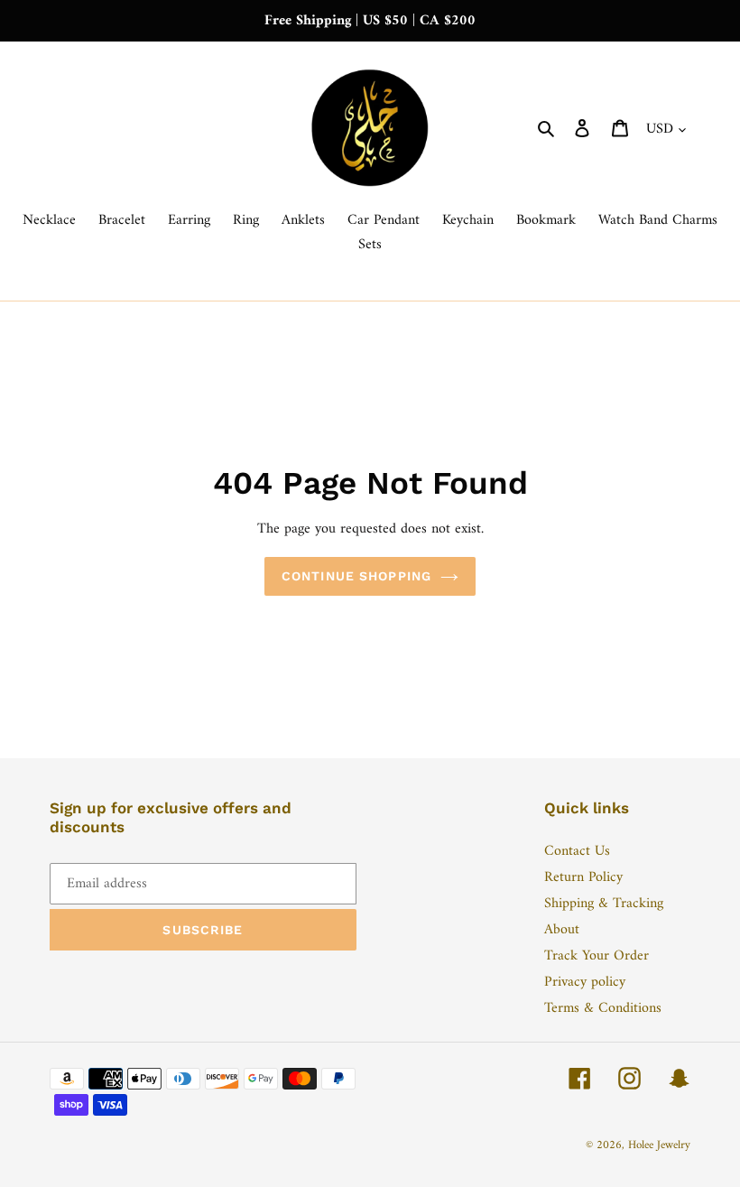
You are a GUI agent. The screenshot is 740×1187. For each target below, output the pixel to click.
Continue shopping (356, 576)
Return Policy (583, 877)
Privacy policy (584, 982)
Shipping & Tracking (603, 903)
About (561, 929)
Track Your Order (596, 956)
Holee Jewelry (659, 1145)
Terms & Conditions (602, 1008)
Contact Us (577, 851)
